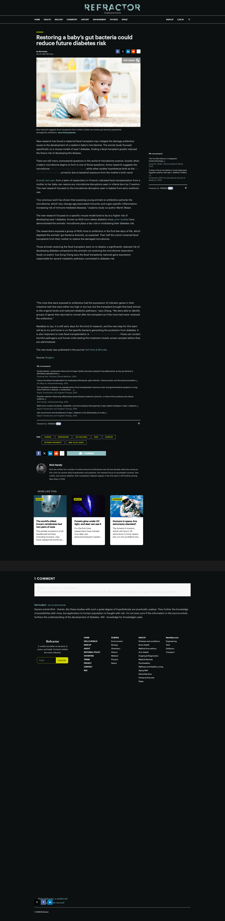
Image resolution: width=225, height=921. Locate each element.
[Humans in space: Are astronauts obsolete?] (126, 506)
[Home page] (112, 8)
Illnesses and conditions (149, 641)
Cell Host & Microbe (96, 349)
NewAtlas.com (172, 637)
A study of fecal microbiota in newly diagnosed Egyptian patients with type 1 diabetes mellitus (168, 171)
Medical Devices (146, 659)
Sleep (141, 681)
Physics (114, 659)
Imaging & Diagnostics (148, 656)
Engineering (171, 641)
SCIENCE (115, 637)
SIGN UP (169, 19)
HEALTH (47, 19)
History (114, 652)
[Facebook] (118, 51)
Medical (114, 656)
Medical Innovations (147, 648)
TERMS (87, 659)
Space (114, 663)
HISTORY (85, 19)
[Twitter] (123, 51)
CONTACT (88, 667)
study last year (47, 180)
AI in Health (144, 652)
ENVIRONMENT (99, 19)
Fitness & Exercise (146, 678)
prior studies (121, 219)
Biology (39, 499)
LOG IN (180, 19)
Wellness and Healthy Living (151, 667)
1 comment (89, 453)
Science (39, 32)
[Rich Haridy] (41, 468)
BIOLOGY (59, 19)
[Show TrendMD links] (139, 423)
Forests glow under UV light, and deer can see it (87, 523)
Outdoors (170, 648)
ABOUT (87, 648)
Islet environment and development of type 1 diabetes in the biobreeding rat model (71, 413)
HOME (37, 19)
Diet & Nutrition (145, 674)
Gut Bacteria (81, 437)
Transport (170, 652)
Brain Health (144, 645)
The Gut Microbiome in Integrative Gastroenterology (163, 160)
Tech (168, 645)
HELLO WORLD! (90, 641)
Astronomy (117, 499)
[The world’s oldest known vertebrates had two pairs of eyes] (50, 506)
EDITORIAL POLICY (92, 652)
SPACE (124, 19)
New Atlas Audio (76, 442)
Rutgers (49, 357)
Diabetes (109, 437)
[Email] (138, 51)
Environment (117, 641)
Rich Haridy (55, 464)
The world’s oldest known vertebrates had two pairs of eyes (49, 524)
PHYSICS (114, 19)
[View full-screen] (137, 60)
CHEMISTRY (72, 19)
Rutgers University (53, 442)
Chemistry (115, 648)
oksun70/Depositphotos (67, 133)
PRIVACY (88, 663)
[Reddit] (133, 51)
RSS (85, 670)
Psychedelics (144, 663)
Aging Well (143, 670)
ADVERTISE (89, 656)
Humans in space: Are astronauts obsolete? (125, 523)
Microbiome (63, 437)
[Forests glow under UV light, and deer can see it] (88, 506)
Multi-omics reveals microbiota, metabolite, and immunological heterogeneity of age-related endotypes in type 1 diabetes (86, 406)
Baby (96, 437)
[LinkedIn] (128, 51)
